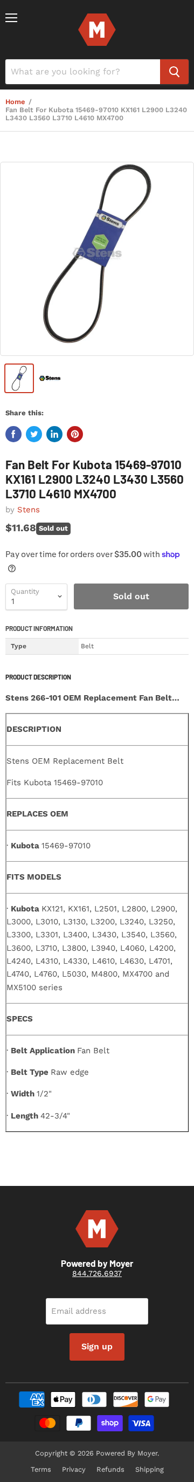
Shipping (149, 1469)
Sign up (97, 1346)
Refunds (110, 1469)
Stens (28, 509)
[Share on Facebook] (13, 434)
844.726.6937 (97, 1273)
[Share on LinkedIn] (54, 434)
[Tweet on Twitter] (34, 434)
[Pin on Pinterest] (75, 434)
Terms (41, 1469)
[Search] (174, 71)
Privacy (74, 1469)
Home (15, 102)
